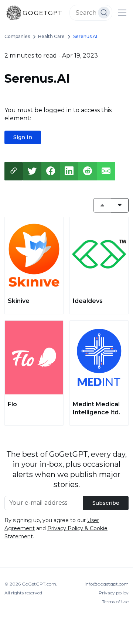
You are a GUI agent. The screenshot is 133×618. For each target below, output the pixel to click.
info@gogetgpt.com (107, 584)
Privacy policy (114, 592)
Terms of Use (115, 601)
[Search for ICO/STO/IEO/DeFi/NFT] (104, 12)
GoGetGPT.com (39, 584)
